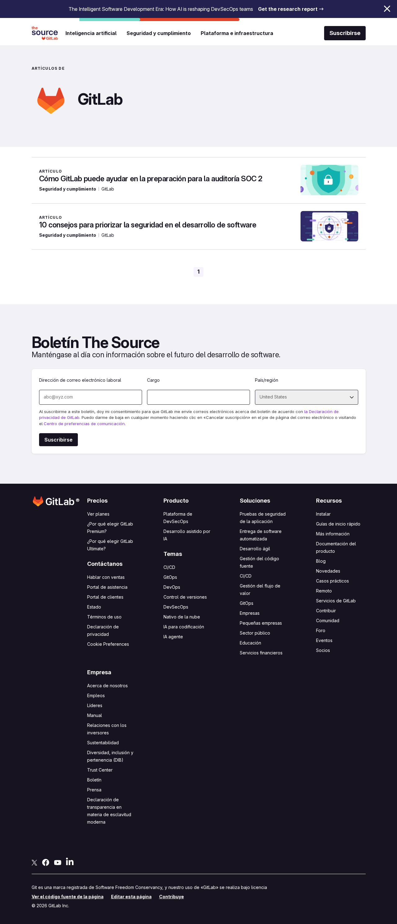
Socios (323, 650)
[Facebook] (45, 862)
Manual (94, 715)
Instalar (323, 514)
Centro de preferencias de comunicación (84, 423)
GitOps (170, 577)
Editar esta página (131, 896)
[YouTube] (57, 862)
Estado (94, 606)
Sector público (255, 633)
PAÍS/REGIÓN (266, 380)
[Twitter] (34, 862)
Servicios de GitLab (336, 600)
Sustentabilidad (103, 742)
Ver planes (98, 514)
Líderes (94, 705)
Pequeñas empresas (261, 623)
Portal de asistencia (107, 587)
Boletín (94, 779)
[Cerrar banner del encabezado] (387, 9)
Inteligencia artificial (91, 33)
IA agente (173, 636)
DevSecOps (175, 606)
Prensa (94, 789)
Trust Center (100, 769)
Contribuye (171, 896)
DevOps (171, 587)
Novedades (328, 571)
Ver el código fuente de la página (68, 896)
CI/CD (169, 567)
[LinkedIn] (70, 861)
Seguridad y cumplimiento (159, 33)
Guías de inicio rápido (338, 523)
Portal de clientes (105, 597)
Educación (250, 642)
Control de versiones (185, 597)
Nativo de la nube (181, 616)
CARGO (153, 380)
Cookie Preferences (108, 644)
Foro (320, 630)
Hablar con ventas (106, 577)
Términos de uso (104, 616)
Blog (321, 561)
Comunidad (327, 620)
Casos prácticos (332, 580)
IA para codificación (183, 626)
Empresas (250, 613)
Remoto (324, 590)
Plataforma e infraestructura (237, 33)
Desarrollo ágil (255, 548)
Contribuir (326, 610)
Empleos (96, 695)
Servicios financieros (261, 652)
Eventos (324, 640)
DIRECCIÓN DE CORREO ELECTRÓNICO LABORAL (80, 380)
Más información (333, 533)
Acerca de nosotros (107, 685)
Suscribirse (344, 33)
